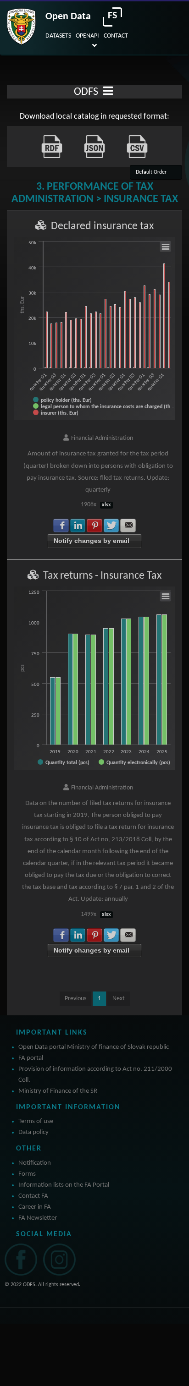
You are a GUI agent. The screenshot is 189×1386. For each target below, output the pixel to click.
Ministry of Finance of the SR (57, 1091)
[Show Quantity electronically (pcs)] (134, 762)
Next (118, 998)
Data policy (33, 1132)
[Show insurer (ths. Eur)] (55, 413)
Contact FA (33, 1196)
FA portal (30, 1058)
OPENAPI (87, 36)
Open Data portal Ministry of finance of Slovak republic (93, 1047)
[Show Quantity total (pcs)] (63, 762)
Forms (27, 1174)
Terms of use (35, 1121)
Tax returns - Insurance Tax (102, 575)
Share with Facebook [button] (61, 525)
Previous (75, 998)
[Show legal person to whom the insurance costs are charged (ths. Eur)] (103, 406)
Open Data (68, 16)
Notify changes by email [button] (91, 540)
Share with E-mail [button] (128, 525)
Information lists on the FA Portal (63, 1185)
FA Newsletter (37, 1218)
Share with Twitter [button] (111, 525)
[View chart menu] (165, 247)
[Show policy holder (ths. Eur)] (62, 400)
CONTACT (116, 36)
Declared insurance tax (102, 226)
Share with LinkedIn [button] (78, 525)
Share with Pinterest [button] (94, 525)
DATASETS (58, 36)
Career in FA (34, 1207)
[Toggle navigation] (108, 92)
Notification (34, 1163)
